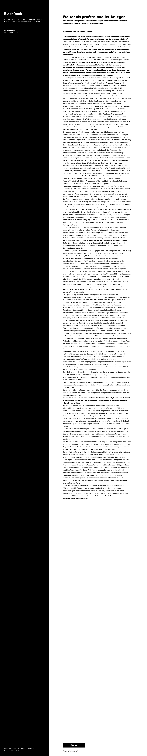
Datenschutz (22, 748)
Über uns (31, 748)
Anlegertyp (8, 748)
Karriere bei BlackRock (11, 751)
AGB (14, 748)
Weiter (74, 745)
